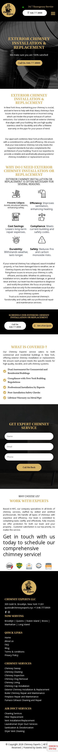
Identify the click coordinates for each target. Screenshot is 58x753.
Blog (7, 648)
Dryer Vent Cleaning (14, 731)
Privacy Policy (11, 655)
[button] (52, 13)
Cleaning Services (13, 713)
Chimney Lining (12, 682)
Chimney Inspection (14, 675)
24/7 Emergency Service (40, 6)
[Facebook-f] (6, 612)
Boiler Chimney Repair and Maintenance (25, 693)
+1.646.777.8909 (42, 607)
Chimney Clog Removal (16, 678)
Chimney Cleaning (13, 671)
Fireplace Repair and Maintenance (22, 696)
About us (9, 641)
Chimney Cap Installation (17, 686)
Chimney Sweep (13, 668)
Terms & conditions (14, 651)
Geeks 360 (41, 747)
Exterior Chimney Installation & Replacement (27, 689)
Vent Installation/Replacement (20, 720)
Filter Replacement (14, 716)
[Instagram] (9, 612)
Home (8, 637)
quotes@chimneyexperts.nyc (19, 607)
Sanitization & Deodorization (19, 727)
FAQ (7, 644)
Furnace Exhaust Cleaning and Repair (23, 700)
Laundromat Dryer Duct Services (21, 724)
